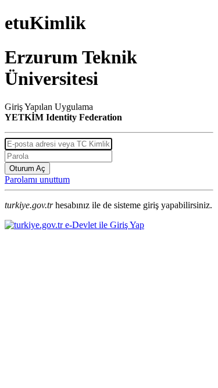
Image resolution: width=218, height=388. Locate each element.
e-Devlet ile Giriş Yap (103, 225)
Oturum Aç (27, 168)
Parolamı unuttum (37, 179)
